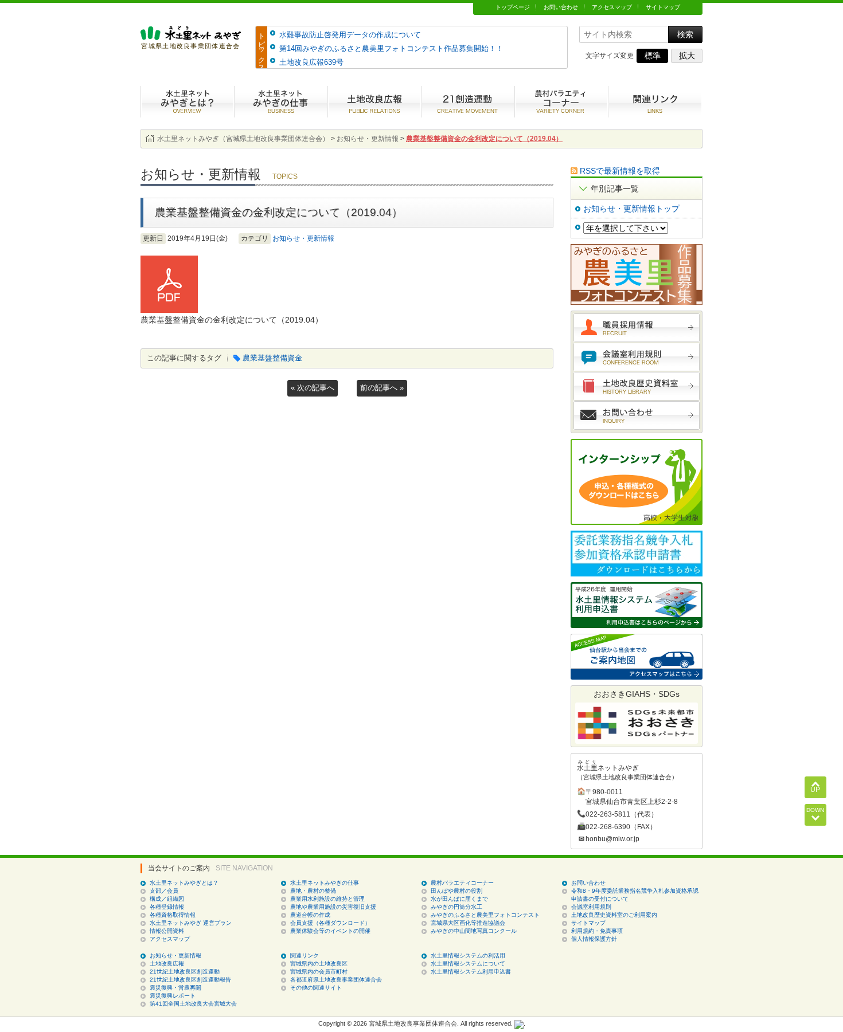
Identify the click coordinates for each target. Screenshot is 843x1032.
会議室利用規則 (636, 357)
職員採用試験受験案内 (636, 327)
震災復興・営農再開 (175, 987)
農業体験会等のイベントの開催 (330, 931)
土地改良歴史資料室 (636, 386)
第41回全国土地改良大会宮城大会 (193, 1003)
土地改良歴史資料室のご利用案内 (614, 915)
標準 (653, 55)
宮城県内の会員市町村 (319, 971)
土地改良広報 (374, 101)
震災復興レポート (173, 995)
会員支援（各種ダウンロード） (330, 923)
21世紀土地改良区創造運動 (185, 971)
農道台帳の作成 (310, 915)
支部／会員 (164, 891)
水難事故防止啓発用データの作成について (350, 34)
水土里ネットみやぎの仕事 (280, 101)
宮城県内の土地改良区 (319, 963)
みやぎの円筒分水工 (456, 907)
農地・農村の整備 (313, 891)
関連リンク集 (654, 101)
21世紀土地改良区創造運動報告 (190, 979)
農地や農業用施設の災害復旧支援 (333, 907)
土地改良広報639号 (311, 62)
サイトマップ (663, 7)
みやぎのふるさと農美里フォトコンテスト (485, 915)
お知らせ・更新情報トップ (631, 208)
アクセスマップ (612, 7)
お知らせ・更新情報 (303, 238)
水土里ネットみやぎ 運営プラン (191, 923)
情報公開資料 (167, 931)
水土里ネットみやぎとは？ (187, 101)
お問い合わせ (561, 7)
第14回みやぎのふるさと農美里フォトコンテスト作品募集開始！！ (391, 48)
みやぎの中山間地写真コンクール (474, 931)
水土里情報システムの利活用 (468, 955)
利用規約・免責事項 (597, 931)
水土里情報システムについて (468, 963)
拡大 (687, 55)
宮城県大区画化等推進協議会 (468, 923)
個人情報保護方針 (594, 939)
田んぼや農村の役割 (456, 891)
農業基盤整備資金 (272, 358)
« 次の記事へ (312, 387)
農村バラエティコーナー (561, 101)
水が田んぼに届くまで (459, 899)
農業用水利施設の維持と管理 (327, 899)
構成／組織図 (167, 899)
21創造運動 (467, 101)
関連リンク (304, 955)
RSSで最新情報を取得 (620, 170)
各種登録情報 (167, 907)
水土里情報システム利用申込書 (471, 971)
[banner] (190, 44)
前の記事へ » (382, 387)
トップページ (512, 7)
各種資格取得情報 (173, 915)
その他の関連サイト (316, 987)
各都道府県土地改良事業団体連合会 (336, 979)
